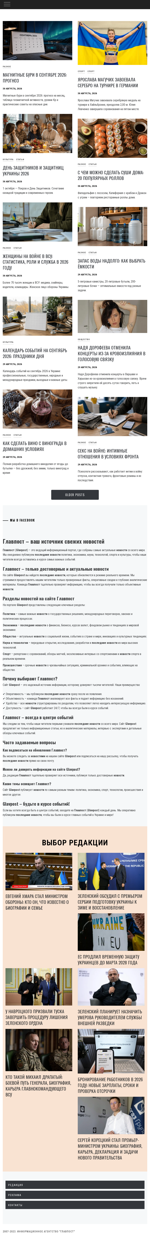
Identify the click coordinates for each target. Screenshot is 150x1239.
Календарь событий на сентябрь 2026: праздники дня (35, 353)
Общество (84, 339)
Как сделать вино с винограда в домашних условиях (35, 446)
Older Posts (75, 495)
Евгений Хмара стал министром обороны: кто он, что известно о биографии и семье (37, 902)
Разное (82, 164)
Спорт (81, 71)
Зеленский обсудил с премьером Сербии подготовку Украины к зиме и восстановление (110, 901)
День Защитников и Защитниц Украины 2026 (33, 170)
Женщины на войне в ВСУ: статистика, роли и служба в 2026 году (35, 262)
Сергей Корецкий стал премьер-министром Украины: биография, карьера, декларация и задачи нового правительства (110, 1149)
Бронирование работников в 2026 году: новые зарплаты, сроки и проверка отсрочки (110, 1085)
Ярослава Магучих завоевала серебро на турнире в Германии (108, 82)
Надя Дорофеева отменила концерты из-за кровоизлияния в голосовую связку (111, 353)
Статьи (20, 159)
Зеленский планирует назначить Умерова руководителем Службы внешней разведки (110, 1017)
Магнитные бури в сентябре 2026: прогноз (35, 77)
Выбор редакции (75, 842)
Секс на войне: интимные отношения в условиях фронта (108, 453)
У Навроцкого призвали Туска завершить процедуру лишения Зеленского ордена (36, 1017)
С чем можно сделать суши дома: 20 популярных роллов (111, 175)
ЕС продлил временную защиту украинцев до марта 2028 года (108, 959)
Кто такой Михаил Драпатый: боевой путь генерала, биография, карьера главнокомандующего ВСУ (38, 1086)
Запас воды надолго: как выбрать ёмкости (111, 263)
